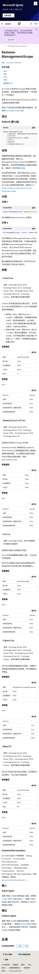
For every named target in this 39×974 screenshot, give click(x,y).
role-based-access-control (17, 46)
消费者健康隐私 (14, 968)
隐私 (3, 968)
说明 (4, 74)
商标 (3, 971)
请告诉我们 (11, 40)
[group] (19, 138)
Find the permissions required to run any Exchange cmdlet (18, 188)
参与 (29, 965)
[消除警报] (35, 3)
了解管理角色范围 (18, 168)
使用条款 (27, 968)
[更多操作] (35, 46)
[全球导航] (2, 24)
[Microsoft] (19, 23)
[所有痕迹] (4, 46)
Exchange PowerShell (14, 63)
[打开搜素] (31, 24)
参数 (4, 80)
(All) (3, 384)
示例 (4, 77)
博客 (22, 965)
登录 (35, 24)
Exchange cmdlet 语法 (15, 110)
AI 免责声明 (6, 965)
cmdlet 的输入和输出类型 (12, 899)
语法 (4, 71)
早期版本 (15, 965)
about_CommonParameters (13, 880)
